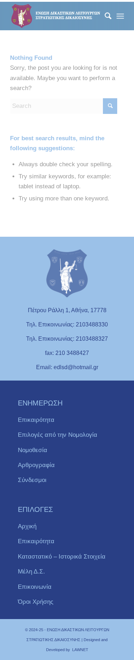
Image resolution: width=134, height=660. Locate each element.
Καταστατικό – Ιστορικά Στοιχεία (61, 556)
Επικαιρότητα (36, 420)
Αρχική (27, 526)
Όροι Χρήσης (35, 601)
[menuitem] (104, 16)
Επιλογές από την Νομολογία (57, 434)
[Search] (104, 16)
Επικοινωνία (34, 586)
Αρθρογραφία (36, 465)
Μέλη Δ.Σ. (31, 571)
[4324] (55, 16)
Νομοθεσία (32, 450)
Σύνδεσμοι (32, 480)
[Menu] (120, 16)
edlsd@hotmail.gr (76, 367)
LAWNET (80, 650)
